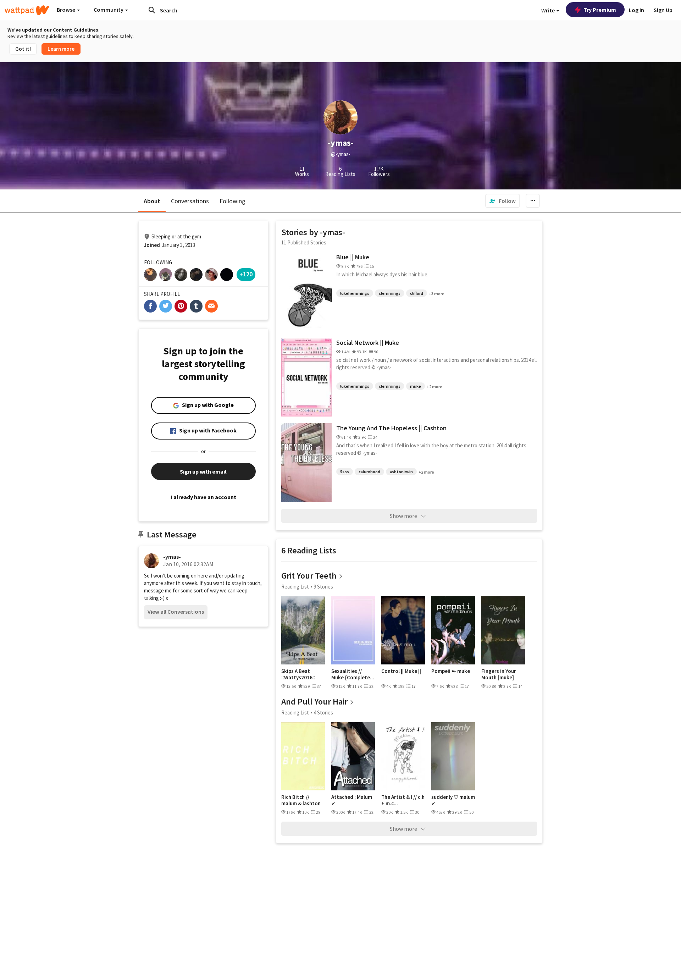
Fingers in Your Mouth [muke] (498, 674)
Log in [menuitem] (636, 9)
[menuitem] (502, 201)
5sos (344, 471)
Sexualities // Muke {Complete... (352, 674)
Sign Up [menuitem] (663, 9)
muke (415, 386)
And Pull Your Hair (314, 701)
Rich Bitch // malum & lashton (301, 800)
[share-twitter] (165, 306)
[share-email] (211, 306)
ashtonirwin (401, 471)
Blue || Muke (352, 257)
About (152, 201)
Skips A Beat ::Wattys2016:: (298, 674)
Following (232, 201)
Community (109, 9)
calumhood (369, 471)
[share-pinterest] (181, 306)
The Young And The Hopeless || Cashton (391, 428)
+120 (246, 274)
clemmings (389, 293)
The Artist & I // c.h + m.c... (403, 800)
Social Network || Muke (367, 342)
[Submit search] (152, 10)
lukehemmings (354, 293)
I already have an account (203, 497)
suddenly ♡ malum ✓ (453, 800)
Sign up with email (203, 471)
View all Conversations (176, 611)
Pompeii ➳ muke (450, 671)
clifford (416, 293)
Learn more (61, 48)
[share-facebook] (150, 306)
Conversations (190, 201)
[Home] (27, 10)
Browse (66, 9)
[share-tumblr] (196, 306)
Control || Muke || (401, 671)
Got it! (23, 48)
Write (548, 10)
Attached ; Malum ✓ (351, 800)
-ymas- (172, 556)
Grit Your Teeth (309, 575)
